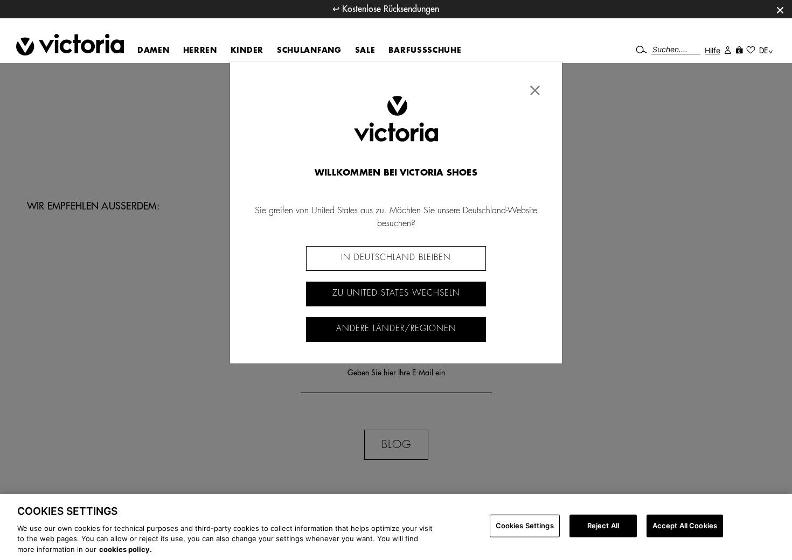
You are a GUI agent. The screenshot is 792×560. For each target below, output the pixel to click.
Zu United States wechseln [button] (396, 293)
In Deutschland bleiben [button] (396, 258)
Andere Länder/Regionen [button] (396, 329)
